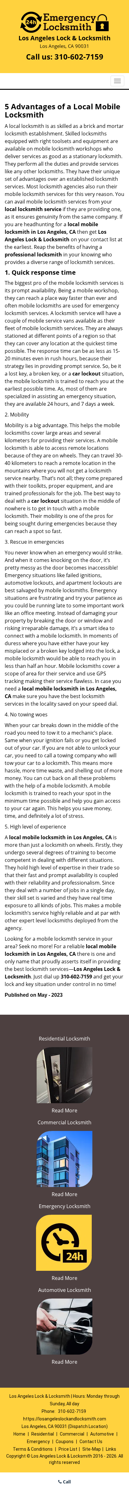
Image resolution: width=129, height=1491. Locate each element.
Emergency (38, 1441)
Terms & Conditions (33, 1449)
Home (19, 1434)
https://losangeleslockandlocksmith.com (64, 1418)
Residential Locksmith (64, 1038)
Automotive (102, 1434)
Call (66, 1482)
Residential (42, 1434)
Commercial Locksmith (64, 1122)
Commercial (72, 1434)
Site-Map (91, 1449)
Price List (68, 1449)
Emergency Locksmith (64, 1206)
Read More (64, 1110)
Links (111, 1449)
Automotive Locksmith (64, 1290)
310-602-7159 (78, 56)
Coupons (65, 1441)
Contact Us (91, 1441)
